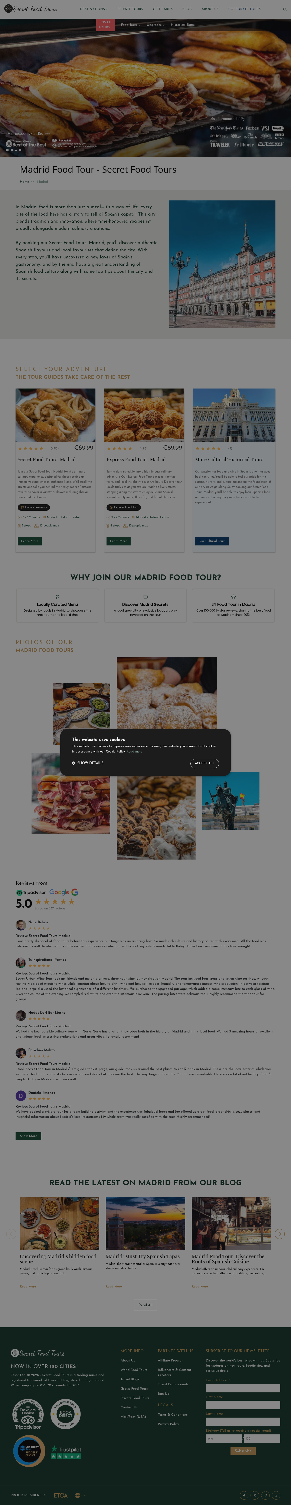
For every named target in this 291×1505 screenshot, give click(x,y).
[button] (87, 763)
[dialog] (145, 752)
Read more (135, 751)
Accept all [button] (205, 763)
